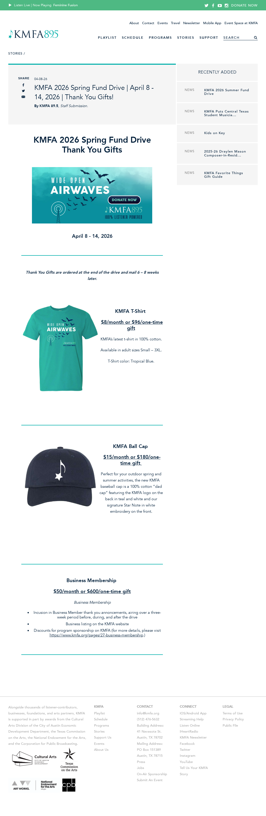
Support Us (102, 737)
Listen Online (190, 725)
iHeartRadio (189, 731)
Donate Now (244, 5)
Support (209, 38)
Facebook (187, 744)
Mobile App (212, 23)
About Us (101, 750)
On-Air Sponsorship (152, 774)
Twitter (185, 750)
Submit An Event (150, 780)
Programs (160, 38)
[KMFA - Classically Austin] (33, 38)
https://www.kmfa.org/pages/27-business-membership (96, 635)
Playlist (107, 38)
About (134, 23)
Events (162, 23)
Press (141, 762)
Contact (148, 23)
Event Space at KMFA (241, 23)
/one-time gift (140, 460)
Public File (230, 725)
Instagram (187, 756)
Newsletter (191, 23)
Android (193, 713)
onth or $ (79, 591)
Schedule (133, 38)
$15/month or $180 (125, 457)
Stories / (16, 53)
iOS (182, 713)
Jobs (140, 768)
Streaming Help (192, 719)
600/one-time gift (110, 591)
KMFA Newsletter (193, 737)
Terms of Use (233, 713)
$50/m (61, 591)
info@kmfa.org (148, 713)
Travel (175, 23)
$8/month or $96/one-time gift (132, 325)
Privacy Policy (233, 719)
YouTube (186, 762)
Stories (185, 38)
